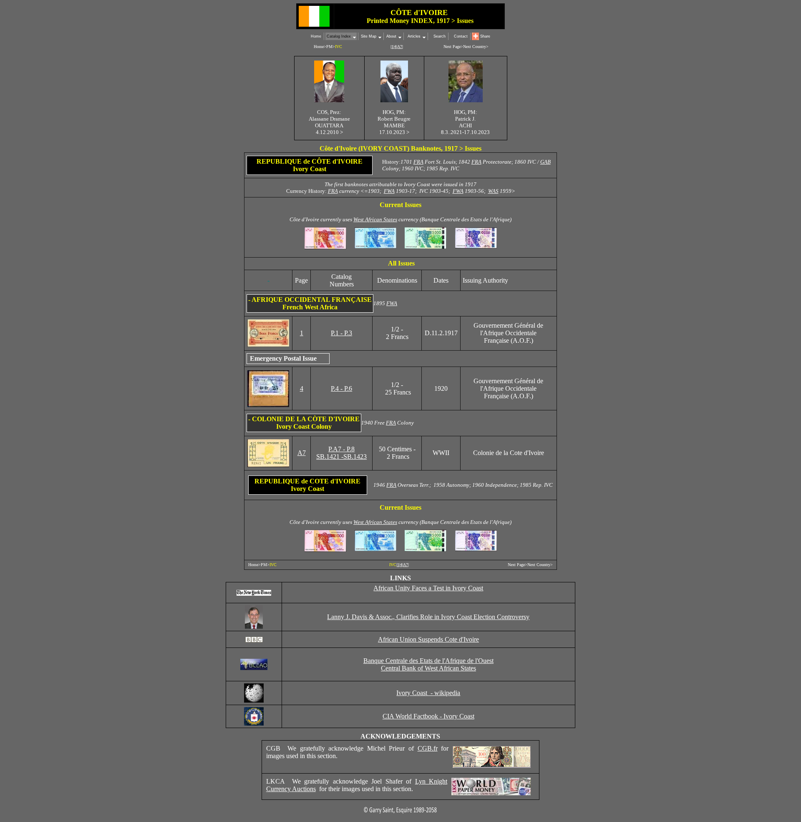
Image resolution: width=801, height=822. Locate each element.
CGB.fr (428, 748)
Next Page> (453, 46)
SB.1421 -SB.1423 (341, 456)
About (391, 36)
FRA (418, 162)
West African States (375, 219)
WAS (493, 191)
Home (316, 36)
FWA (389, 191)
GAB (545, 162)
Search (439, 36)
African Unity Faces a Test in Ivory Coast (428, 588)
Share (485, 36)
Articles (413, 36)
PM (329, 46)
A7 (301, 452)
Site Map (368, 36)
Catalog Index (339, 36)
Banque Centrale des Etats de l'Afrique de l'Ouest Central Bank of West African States (428, 664)
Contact (461, 36)
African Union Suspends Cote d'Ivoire (428, 639)
